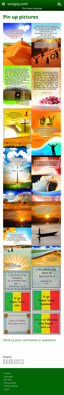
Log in (6, 389)
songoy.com (17, 3)
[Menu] (5, 4)
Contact (7, 373)
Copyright (8, 376)
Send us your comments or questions (29, 340)
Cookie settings (11, 385)
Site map (8, 379)
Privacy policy (10, 382)
